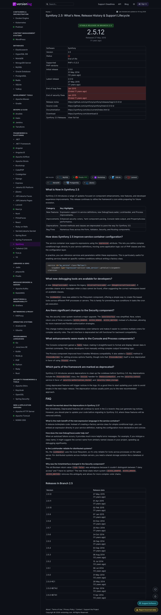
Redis (18, 80)
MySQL (18, 67)
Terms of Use (57, 609)
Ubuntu (18, 330)
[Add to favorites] (155, 589)
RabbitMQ (20, 293)
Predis (18, 276)
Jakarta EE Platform (24, 187)
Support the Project (91, 609)
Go (16, 343)
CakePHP (19, 170)
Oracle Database (22, 71)
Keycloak (19, 390)
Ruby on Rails (21, 226)
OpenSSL (19, 394)
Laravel (18, 205)
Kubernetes (20, 22)
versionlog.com (66, 612)
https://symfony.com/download (82, 113)
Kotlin (18, 351)
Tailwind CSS (21, 248)
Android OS (20, 326)
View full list (73, 117)
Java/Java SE (21, 347)
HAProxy (19, 316)
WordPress (20, 39)
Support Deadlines (106, 4)
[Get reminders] (155, 596)
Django (18, 178)
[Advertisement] (96, 148)
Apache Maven (22, 99)
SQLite (18, 84)
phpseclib (19, 272)
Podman (19, 27)
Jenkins (19, 122)
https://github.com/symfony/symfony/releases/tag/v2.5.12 (94, 102)
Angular (19, 148)
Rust (17, 373)
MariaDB (19, 58)
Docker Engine (22, 18)
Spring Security (22, 399)
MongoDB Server (23, 63)
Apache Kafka (21, 288)
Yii (16, 257)
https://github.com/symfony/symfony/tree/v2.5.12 (90, 106)
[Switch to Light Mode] (134, 4)
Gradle (18, 103)
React (18, 222)
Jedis (17, 267)
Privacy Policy (69, 609)
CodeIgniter (20, 174)
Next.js (18, 209)
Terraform (20, 127)
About (48, 609)
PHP (17, 360)
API (119, 4)
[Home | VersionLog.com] (27, 4)
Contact (79, 609)
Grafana (19, 305)
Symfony (19, 244)
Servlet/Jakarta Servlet (25, 231)
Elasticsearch (21, 49)
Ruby (17, 369)
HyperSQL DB (21, 54)
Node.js (19, 356)
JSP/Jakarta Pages (23, 200)
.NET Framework (23, 144)
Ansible (18, 114)
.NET (17, 139)
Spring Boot (20, 235)
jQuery (18, 192)
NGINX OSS (20, 420)
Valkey (18, 89)
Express (19, 183)
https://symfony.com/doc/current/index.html (87, 110)
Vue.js (18, 253)
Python (18, 364)
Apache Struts (22, 161)
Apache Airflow (22, 157)
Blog (127, 4)
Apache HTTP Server (24, 411)
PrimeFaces (20, 218)
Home (48, 12)
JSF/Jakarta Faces (23, 196)
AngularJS (20, 152)
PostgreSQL (20, 76)
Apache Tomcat (22, 416)
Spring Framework (23, 240)
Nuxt (17, 213)
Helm (17, 118)
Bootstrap (20, 165)
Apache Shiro (21, 386)
